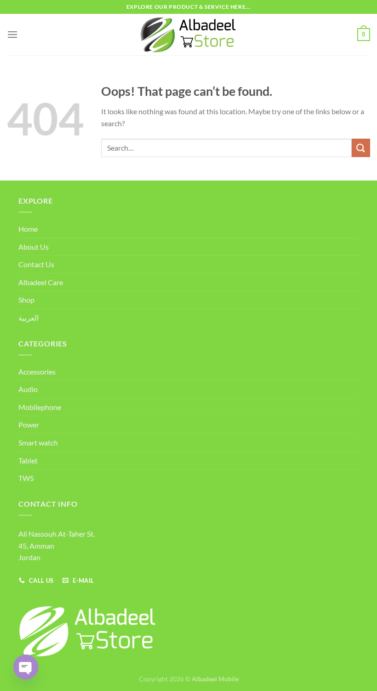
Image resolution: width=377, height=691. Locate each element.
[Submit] (361, 148)
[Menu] (12, 34)
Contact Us (36, 264)
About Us (33, 246)
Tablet (28, 460)
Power (28, 424)
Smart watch (38, 442)
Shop (26, 299)
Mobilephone (39, 407)
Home (28, 228)
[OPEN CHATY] (25, 667)
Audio (28, 389)
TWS (26, 478)
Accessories (37, 371)
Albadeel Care (40, 282)
